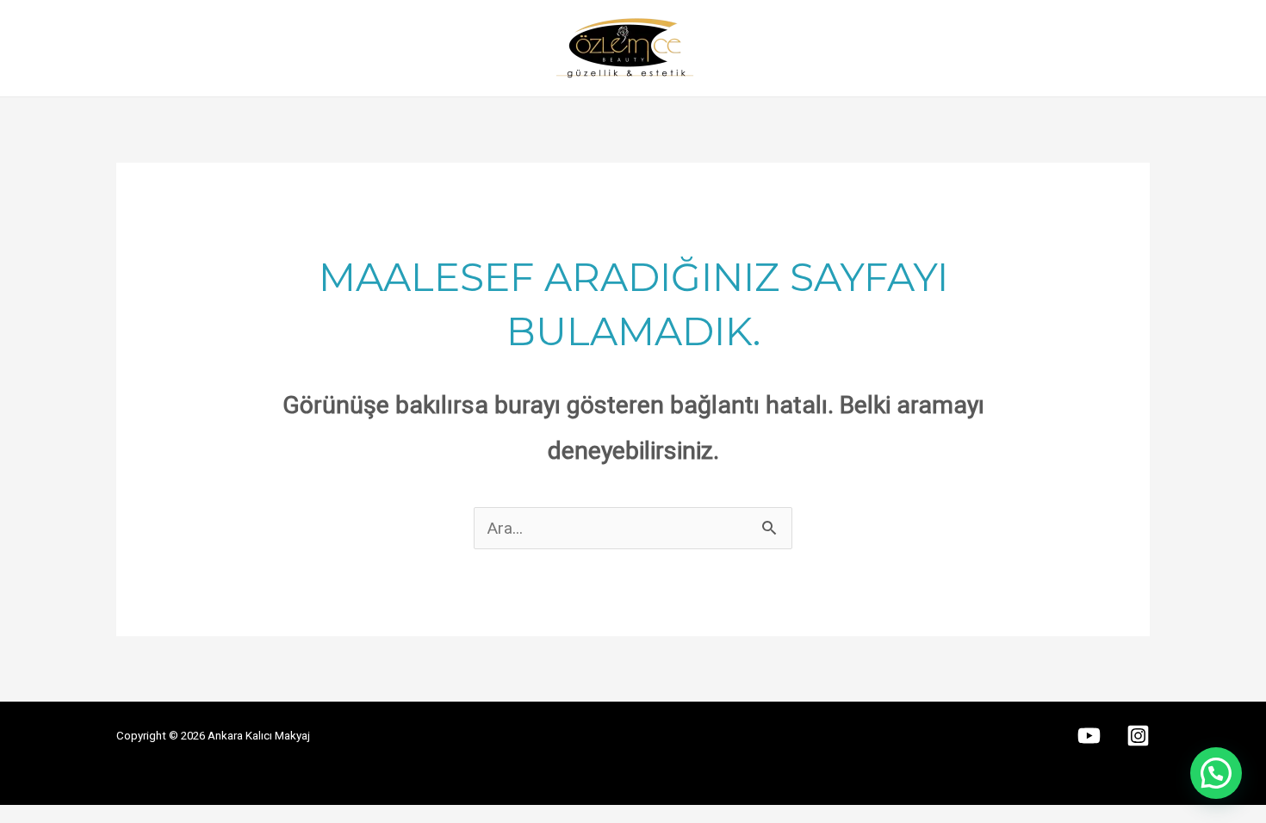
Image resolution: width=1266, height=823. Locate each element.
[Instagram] (1138, 735)
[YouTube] (1089, 735)
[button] (1216, 773)
